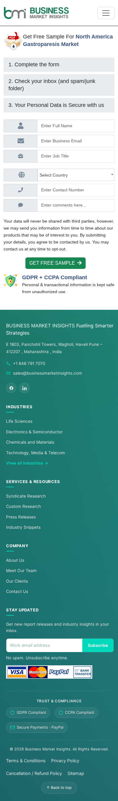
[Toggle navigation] (105, 13)
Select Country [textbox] (55, 175)
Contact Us (17, 591)
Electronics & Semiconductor (34, 431)
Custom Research (23, 506)
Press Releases (21, 517)
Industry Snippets (23, 527)
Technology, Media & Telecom (35, 452)
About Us (15, 560)
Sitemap (75, 773)
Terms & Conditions (26, 760)
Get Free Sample (53, 263)
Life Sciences (19, 421)
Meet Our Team (21, 570)
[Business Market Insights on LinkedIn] (24, 388)
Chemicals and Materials (30, 442)
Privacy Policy (65, 760)
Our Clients (17, 581)
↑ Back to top (59, 787)
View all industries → (27, 463)
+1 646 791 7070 (29, 363)
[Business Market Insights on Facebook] (11, 388)
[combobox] (76, 175)
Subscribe (98, 645)
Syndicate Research (26, 496)
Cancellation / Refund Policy (34, 773)
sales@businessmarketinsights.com (47, 373)
